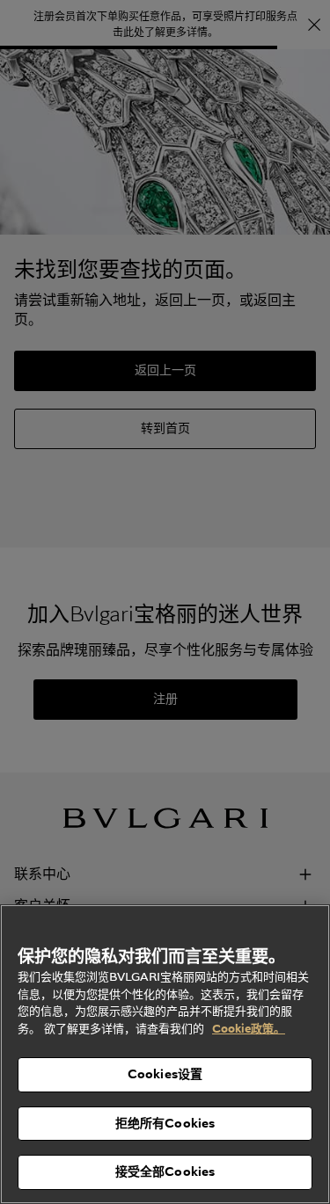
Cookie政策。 (248, 1028)
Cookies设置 (165, 1074)
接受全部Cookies (165, 1171)
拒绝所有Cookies (165, 1123)
